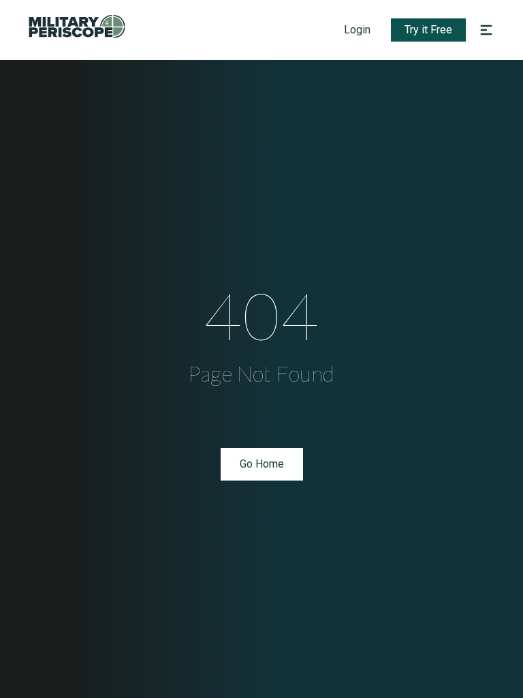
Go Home (262, 463)
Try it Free (428, 29)
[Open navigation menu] (486, 30)
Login (357, 29)
